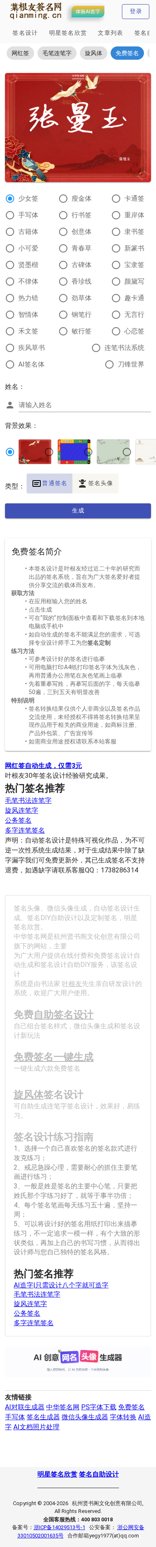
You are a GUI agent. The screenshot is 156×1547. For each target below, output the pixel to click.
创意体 (82, 232)
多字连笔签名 (25, 830)
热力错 (28, 298)
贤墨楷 (28, 265)
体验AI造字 (88, 12)
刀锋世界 (131, 364)
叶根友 (72, 984)
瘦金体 (82, 198)
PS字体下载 (98, 1407)
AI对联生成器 (25, 1407)
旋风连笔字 (21, 810)
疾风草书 (31, 348)
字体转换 (123, 1417)
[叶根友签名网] (36, 19)
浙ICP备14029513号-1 (59, 1527)
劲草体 (82, 298)
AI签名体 (31, 364)
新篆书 (134, 248)
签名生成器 (43, 1417)
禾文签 (28, 331)
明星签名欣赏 (57, 1474)
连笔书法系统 (124, 348)
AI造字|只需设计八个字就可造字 (61, 1285)
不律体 (28, 281)
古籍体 (28, 232)
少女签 (28, 198)
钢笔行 (82, 314)
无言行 (134, 314)
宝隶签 (134, 265)
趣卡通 (134, 298)
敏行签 (82, 331)
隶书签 (134, 232)
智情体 (28, 314)
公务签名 (18, 820)
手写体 (28, 215)
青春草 (82, 248)
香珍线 (82, 281)
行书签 (82, 215)
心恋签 (134, 331)
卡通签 (134, 198)
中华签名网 (62, 1407)
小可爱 (28, 248)
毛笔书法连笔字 (28, 800)
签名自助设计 (99, 1474)
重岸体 (134, 215)
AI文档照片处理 (36, 1427)
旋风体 (29, 1094)
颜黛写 (134, 281)
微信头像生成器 (85, 1417)
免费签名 (131, 1407)
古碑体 (82, 265)
